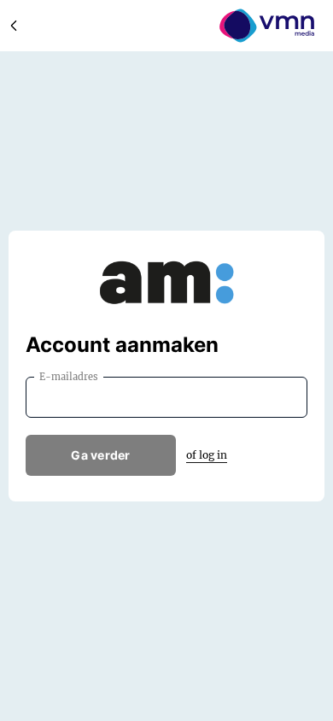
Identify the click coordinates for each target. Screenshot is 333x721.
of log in (206, 454)
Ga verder (101, 455)
